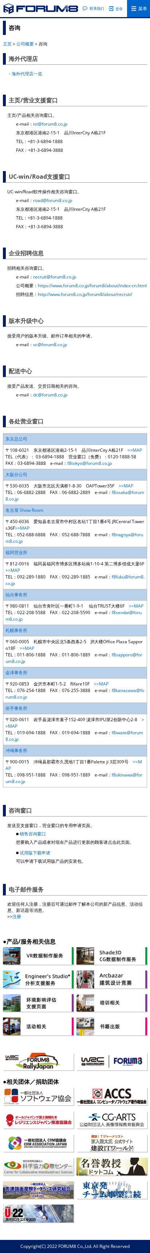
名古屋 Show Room (24, 510)
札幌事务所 (16, 630)
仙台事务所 (16, 595)
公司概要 (25, 44)
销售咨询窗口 (33, 834)
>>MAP (134, 450)
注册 (16, 916)
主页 (7, 44)
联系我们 (97, 8)
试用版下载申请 (35, 853)
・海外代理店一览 (24, 74)
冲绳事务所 (16, 750)
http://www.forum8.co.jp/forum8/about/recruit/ (85, 294)
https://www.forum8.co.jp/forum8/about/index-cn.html (92, 285)
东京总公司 (16, 439)
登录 (119, 8)
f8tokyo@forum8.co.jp (89, 463)
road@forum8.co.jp (52, 200)
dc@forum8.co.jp (50, 395)
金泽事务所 (16, 672)
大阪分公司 (16, 474)
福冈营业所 (16, 552)
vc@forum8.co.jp (50, 344)
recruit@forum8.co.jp (54, 277)
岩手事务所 (16, 708)
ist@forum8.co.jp (50, 124)
